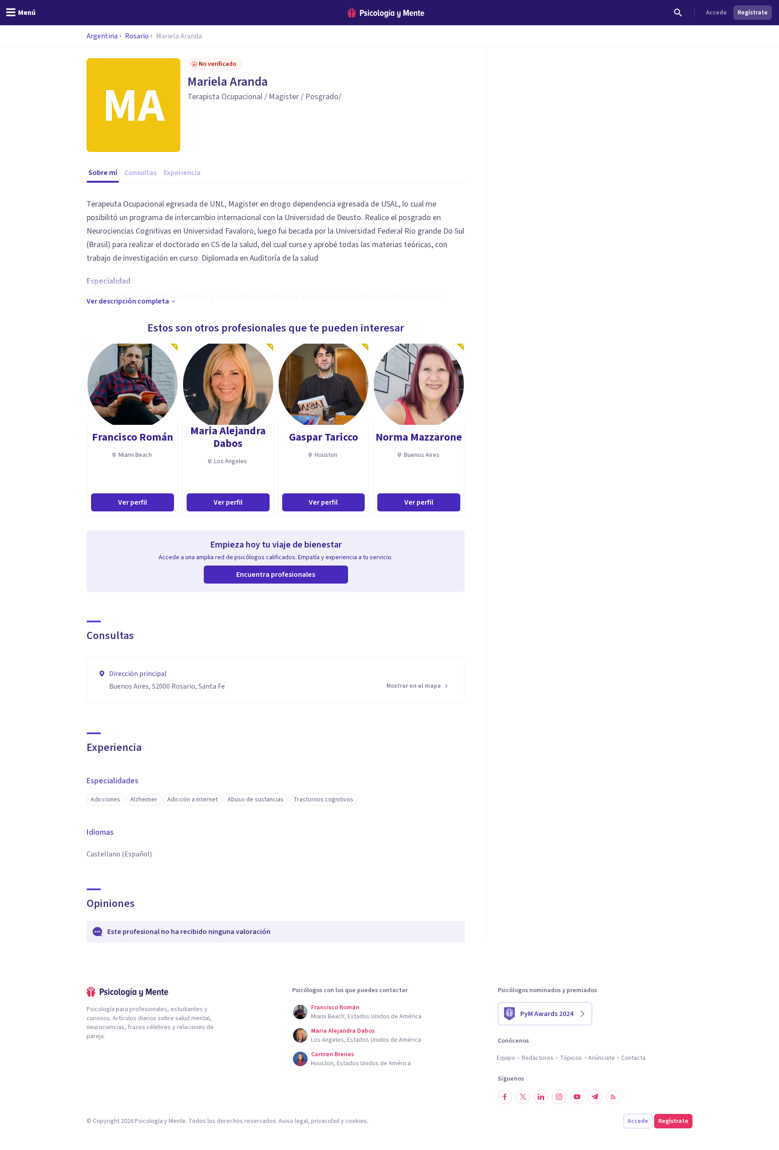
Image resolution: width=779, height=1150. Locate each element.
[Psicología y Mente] (386, 13)
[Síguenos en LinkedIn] (541, 1097)
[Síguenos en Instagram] (559, 1097)
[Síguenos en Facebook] (505, 1097)
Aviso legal (293, 1121)
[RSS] (613, 1097)
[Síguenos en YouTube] (577, 1097)
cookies (356, 1121)
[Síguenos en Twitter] (523, 1097)
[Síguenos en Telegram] (595, 1097)
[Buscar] (678, 13)
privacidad (325, 1121)
